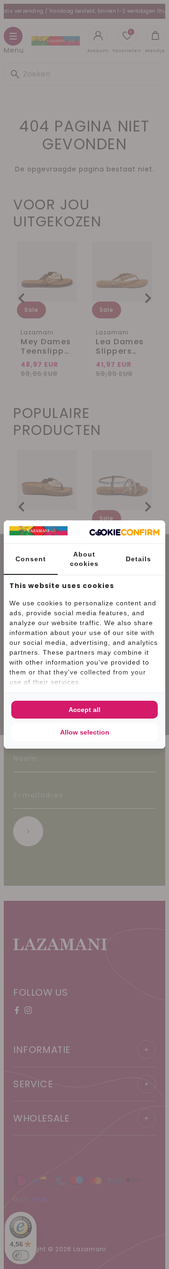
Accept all (84, 709)
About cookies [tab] (84, 558)
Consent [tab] (30, 559)
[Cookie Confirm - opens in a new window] (124, 532)
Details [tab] (138, 559)
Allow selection (84, 732)
